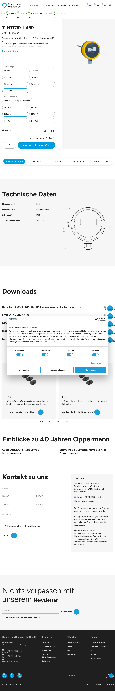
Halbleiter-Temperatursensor (17, 100)
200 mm (35, 77)
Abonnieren (66, 611)
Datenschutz (50, 342)
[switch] (45, 354)
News (68, 650)
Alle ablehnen (24, 370)
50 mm (7, 70)
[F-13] (29, 379)
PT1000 (34, 121)
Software (46, 661)
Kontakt (94, 654)
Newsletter (71, 654)
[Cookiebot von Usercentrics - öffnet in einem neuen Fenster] (96, 319)
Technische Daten (14, 161)
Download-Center (98, 642)
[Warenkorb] (104, 5)
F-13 (8, 397)
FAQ (93, 650)
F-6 (64, 397)
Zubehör (57, 161)
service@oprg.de (96, 511)
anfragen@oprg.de (94, 519)
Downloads (36, 161)
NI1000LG (35, 107)
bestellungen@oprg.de (85, 522)
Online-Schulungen (98, 646)
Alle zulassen (90, 370)
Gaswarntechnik (48, 646)
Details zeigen (96, 363)
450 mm (8, 91)
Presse (69, 646)
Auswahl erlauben (57, 370)
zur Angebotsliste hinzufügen (36, 145)
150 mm (7, 77)
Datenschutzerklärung (28, 526)
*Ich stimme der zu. (22, 526)
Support (95, 637)
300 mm (35, 84)
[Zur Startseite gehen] (12, 5)
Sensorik (45, 642)
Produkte (47, 637)
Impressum (110, 684)
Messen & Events (73, 642)
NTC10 (7, 114)
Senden (6, 535)
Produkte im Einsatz (79, 161)
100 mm (35, 70)
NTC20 (34, 114)
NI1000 (7, 107)
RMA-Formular (97, 658)
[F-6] (85, 379)
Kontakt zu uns (101, 161)
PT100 (7, 121)
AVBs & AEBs (99, 684)
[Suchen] (89, 5)
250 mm (8, 84)
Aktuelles (71, 637)
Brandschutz (47, 650)
